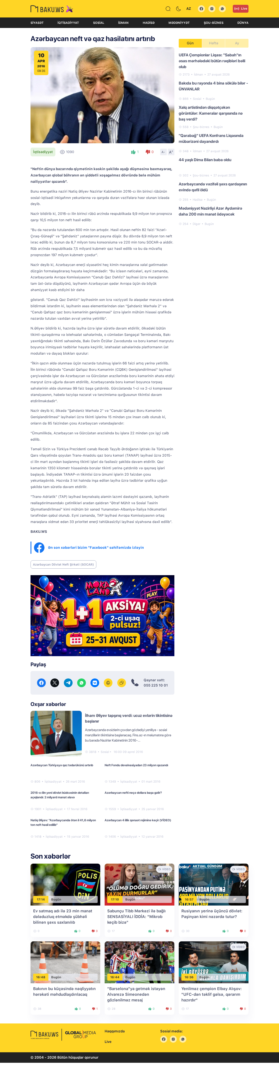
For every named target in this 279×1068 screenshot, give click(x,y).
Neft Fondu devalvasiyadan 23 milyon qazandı (136, 765)
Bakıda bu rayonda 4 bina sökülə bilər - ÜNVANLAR (213, 86)
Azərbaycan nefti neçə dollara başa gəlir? (133, 792)
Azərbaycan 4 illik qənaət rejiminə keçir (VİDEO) (138, 820)
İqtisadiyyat (68, 22)
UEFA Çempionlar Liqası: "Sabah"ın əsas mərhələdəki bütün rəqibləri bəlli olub (212, 61)
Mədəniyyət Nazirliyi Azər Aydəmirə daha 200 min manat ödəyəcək (210, 211)
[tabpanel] (213, 139)
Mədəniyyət (179, 22)
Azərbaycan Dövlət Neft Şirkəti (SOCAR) (63, 564)
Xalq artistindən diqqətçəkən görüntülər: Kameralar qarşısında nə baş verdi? (211, 113)
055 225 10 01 (156, 685)
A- (163, 152)
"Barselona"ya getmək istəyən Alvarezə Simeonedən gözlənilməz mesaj (136, 994)
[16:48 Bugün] (65, 962)
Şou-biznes (213, 22)
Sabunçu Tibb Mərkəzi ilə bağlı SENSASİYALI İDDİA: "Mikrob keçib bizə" (136, 917)
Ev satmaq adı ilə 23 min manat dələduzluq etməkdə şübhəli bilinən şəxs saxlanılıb (62, 917)
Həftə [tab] (213, 43)
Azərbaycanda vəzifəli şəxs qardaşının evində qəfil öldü (213, 187)
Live (244, 8)
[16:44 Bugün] (139, 962)
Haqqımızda (115, 1031)
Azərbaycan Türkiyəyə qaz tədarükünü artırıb (62, 765)
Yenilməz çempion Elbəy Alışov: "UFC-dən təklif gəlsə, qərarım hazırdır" (211, 994)
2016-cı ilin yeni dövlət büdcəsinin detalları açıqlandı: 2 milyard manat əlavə (60, 795)
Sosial (98, 22)
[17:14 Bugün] (65, 884)
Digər (196, 224)
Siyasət (37, 22)
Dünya (242, 22)
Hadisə (149, 22)
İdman (123, 22)
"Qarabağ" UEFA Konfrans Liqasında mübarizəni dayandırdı (211, 138)
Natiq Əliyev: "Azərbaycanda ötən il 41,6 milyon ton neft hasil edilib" (63, 822)
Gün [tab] (190, 43)
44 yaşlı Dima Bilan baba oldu (205, 159)
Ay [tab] (237, 43)
